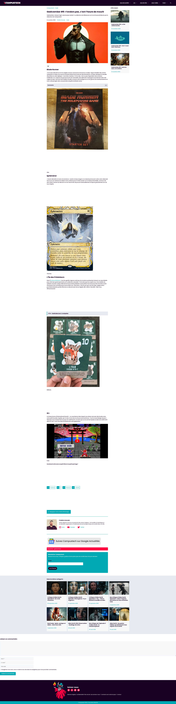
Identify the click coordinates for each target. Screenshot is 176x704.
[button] (171, 3)
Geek (164, 3)
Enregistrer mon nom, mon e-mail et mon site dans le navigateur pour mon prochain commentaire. (29, 669)
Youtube (72, 527)
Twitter (82, 527)
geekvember (57, 549)
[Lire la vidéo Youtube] (77, 441)
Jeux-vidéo (154, 3)
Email (50, 560)
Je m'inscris (52, 568)
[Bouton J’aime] (48, 66)
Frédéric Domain (61, 20)
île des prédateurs (55, 280)
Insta (63, 527)
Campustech (50, 8)
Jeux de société (124, 3)
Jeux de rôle (143, 3)
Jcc (134, 3)
